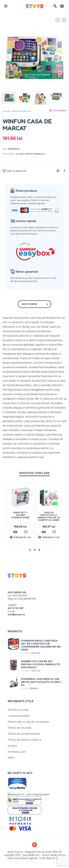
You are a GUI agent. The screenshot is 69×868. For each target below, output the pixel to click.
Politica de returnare (19, 727)
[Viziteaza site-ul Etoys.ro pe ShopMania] (17, 784)
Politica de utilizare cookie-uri (25, 739)
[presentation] (8, 57)
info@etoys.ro (16, 614)
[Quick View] (15, 532)
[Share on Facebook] (63, 170)
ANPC (11, 757)
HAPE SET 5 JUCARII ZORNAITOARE (20, 515)
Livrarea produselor (19, 715)
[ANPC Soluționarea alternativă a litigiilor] (24, 800)
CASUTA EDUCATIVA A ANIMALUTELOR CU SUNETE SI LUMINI (48, 516)
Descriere (29, 304)
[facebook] (34, 844)
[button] (6, 6)
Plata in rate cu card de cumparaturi (28, 721)
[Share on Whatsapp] (57, 170)
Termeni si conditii (18, 709)
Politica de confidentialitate (24, 733)
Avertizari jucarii (17, 751)
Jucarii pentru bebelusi (17, 111)
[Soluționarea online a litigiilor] (24, 810)
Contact (12, 745)
